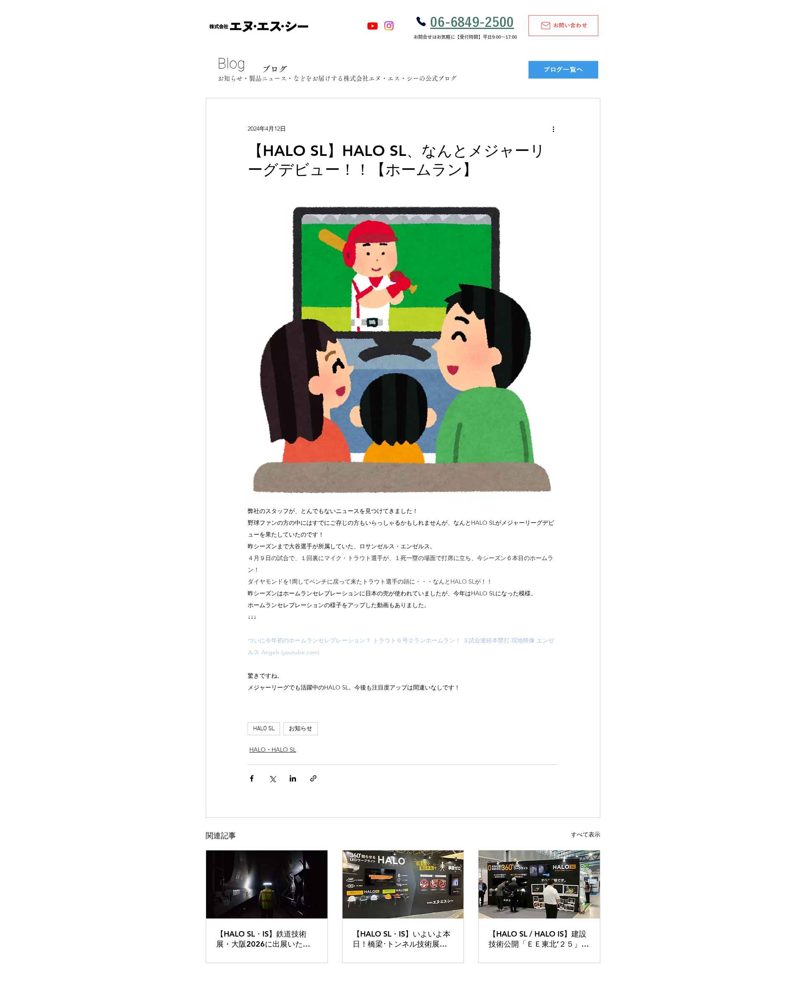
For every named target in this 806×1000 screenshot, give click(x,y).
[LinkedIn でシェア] (293, 778)
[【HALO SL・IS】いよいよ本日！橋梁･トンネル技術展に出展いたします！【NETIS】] (403, 884)
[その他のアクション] (553, 129)
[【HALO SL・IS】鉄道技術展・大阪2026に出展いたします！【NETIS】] (266, 884)
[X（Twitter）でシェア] (272, 778)
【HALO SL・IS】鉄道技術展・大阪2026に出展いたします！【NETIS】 (263, 939)
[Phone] (420, 21)
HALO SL (264, 728)
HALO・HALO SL (272, 749)
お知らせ (300, 728)
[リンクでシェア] (313, 778)
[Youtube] (372, 26)
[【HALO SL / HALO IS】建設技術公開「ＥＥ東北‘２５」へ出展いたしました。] (539, 884)
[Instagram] (389, 26)
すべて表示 (585, 834)
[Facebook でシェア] (252, 778)
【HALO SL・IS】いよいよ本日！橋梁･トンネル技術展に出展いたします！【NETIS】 (401, 939)
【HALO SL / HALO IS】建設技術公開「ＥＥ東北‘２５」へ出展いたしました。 (539, 939)
